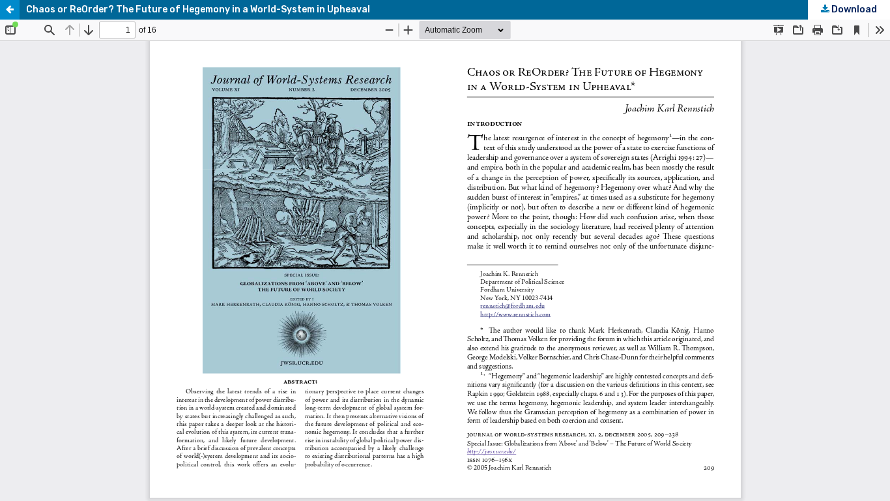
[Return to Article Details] (10, 10)
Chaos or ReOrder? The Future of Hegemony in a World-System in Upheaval (198, 9)
